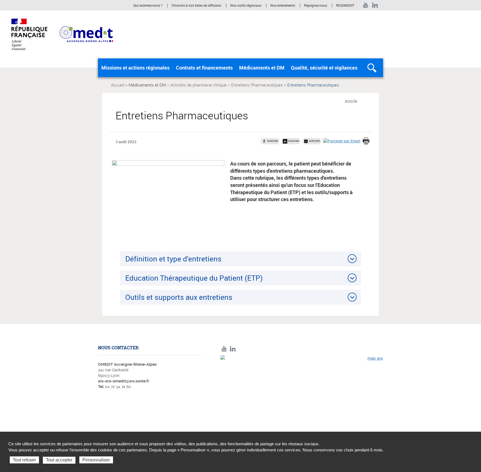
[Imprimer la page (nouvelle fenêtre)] (366, 141)
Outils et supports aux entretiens (178, 297)
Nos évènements (282, 5)
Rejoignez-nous (315, 5)
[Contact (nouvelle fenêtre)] (301, 393)
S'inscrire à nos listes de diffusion (196, 5)
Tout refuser (24, 460)
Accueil (117, 85)
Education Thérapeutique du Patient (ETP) (194, 278)
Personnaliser (96, 460)
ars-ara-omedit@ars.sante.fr (123, 381)
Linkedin (375, 5)
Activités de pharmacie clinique (198, 85)
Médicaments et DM (261, 67)
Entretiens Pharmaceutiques (257, 85)
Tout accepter (59, 460)
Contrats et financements (204, 67)
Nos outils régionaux (245, 5)
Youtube (365, 5)
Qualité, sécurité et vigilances (324, 67)
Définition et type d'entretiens (173, 258)
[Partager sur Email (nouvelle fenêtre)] (341, 141)
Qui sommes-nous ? (148, 5)
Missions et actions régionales (135, 67)
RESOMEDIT (345, 5)
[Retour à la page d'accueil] (86, 34)
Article (351, 101)
